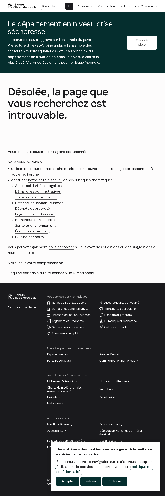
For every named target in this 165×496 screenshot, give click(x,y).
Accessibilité (55, 430)
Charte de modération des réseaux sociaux (64, 389)
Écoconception (109, 424)
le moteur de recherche (43, 168)
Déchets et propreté (32, 208)
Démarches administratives (38, 191)
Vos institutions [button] (107, 6)
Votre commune (130, 6)
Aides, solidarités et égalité (37, 185)
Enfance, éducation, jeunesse (39, 202)
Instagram (54, 403)
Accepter (67, 481)
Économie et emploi (31, 231)
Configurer (115, 481)
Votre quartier (149, 6)
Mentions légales (58, 424)
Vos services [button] (85, 6)
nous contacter (61, 247)
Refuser (91, 481)
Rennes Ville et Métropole (69, 302)
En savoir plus (142, 42)
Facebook (105, 397)
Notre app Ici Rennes (113, 381)
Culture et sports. (29, 237)
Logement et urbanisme (35, 214)
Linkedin (52, 397)
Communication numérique (117, 360)
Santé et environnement (35, 225)
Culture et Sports (116, 327)
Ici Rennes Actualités (61, 381)
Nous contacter (21, 307)
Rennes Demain (109, 354)
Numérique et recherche (35, 219)
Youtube (105, 389)
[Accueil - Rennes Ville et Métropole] (22, 6)
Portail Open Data (59, 360)
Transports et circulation (36, 197)
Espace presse (57, 354)
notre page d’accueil (45, 180)
